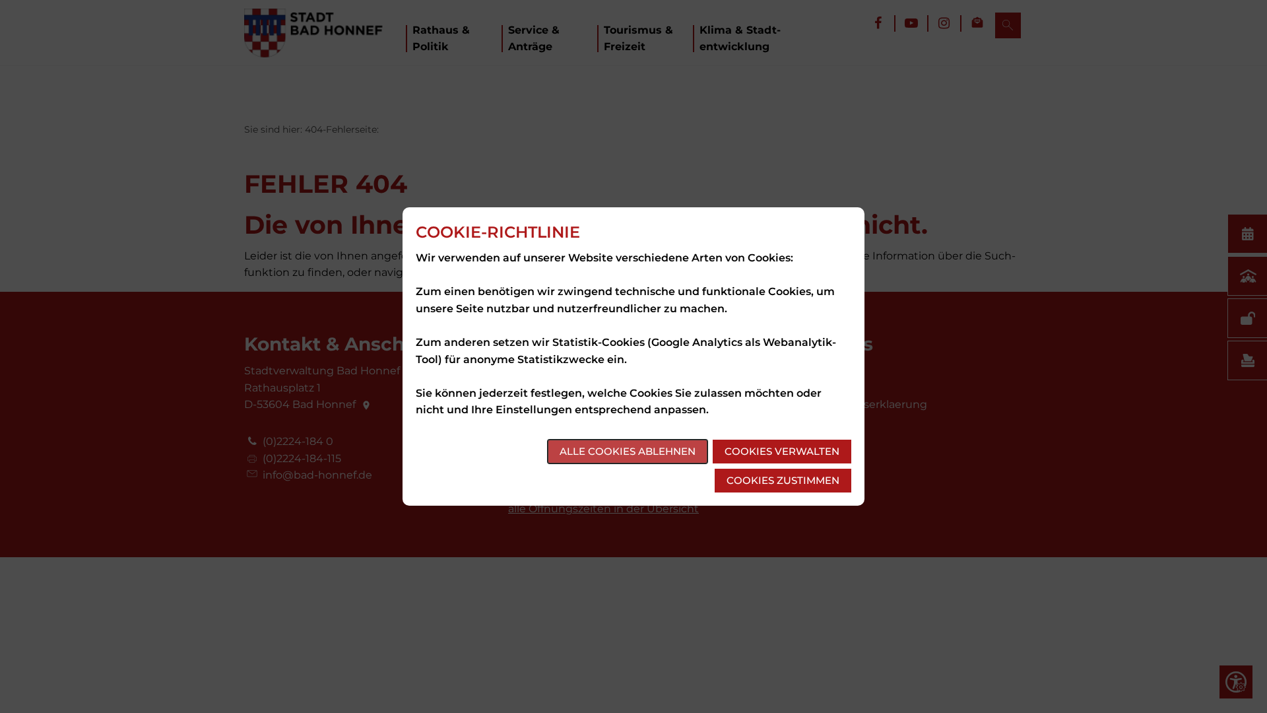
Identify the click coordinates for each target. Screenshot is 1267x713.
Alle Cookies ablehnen (628, 451)
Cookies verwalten (782, 451)
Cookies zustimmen (783, 480)
